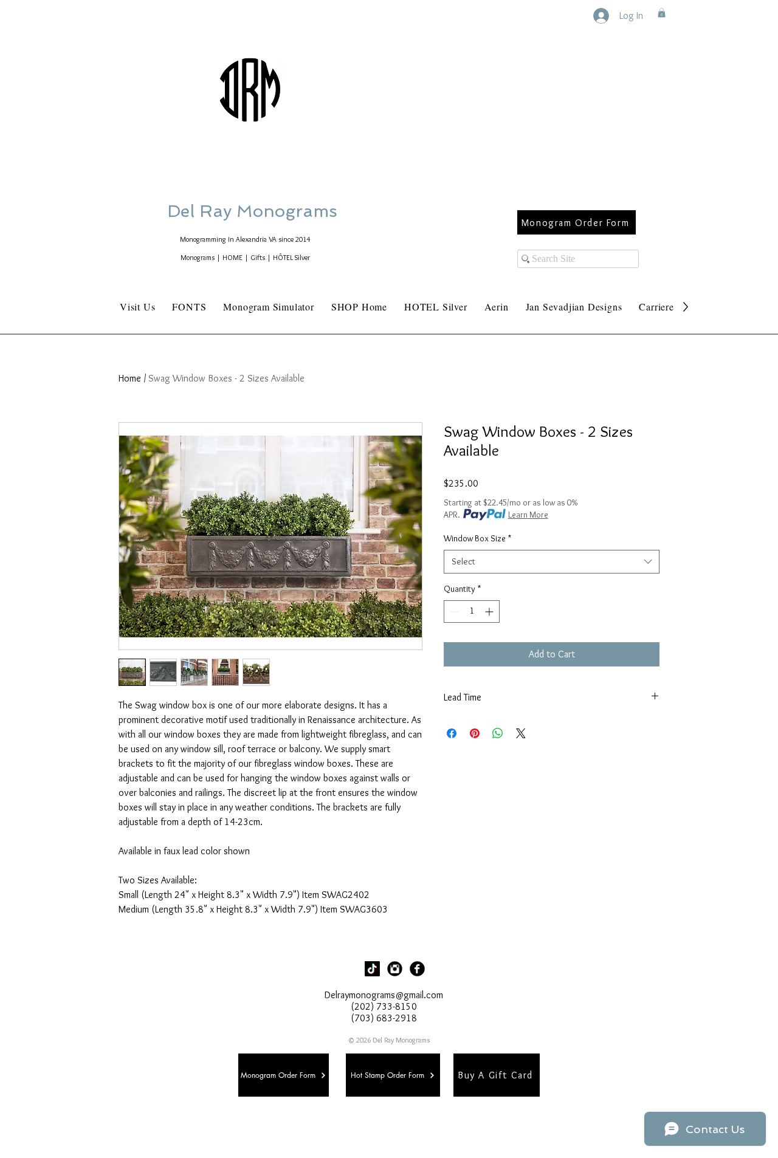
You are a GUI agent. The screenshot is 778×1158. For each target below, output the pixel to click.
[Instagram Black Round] (394, 968)
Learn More (528, 514)
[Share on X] (521, 733)
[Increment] (490, 611)
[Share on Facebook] (451, 733)
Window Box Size (477, 538)
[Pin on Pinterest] (474, 733)
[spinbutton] (472, 611)
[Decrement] (453, 611)
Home (130, 378)
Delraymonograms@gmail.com (384, 995)
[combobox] (551, 562)
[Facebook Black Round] (417, 968)
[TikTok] (372, 968)
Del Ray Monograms (291, 211)
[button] (662, 13)
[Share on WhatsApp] (498, 733)
